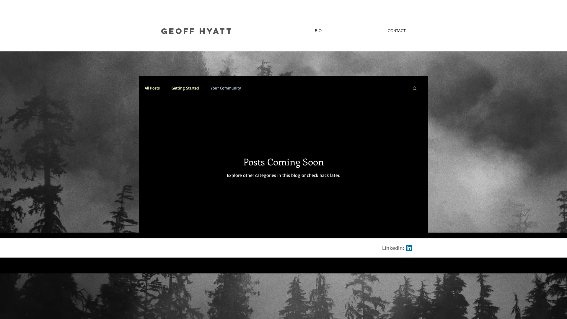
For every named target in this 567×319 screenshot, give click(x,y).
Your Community (226, 87)
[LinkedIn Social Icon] (409, 248)
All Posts (152, 87)
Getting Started (185, 87)
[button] (415, 89)
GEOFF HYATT (197, 31)
